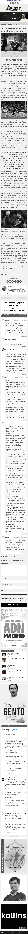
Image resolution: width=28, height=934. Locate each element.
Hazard (13, 79)
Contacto (19, 932)
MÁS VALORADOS (21, 651)
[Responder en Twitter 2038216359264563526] (6, 809)
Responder (24, 336)
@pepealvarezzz (18, 781)
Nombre (3, 578)
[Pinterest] (15, 60)
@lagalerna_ (13, 738)
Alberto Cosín (5, 674)
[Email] (20, 60)
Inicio (3, 22)
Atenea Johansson (6, 662)
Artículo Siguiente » (22, 298)
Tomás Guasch (9, 656)
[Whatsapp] (18, 60)
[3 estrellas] (14, 56)
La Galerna (9, 680)
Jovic (11, 68)
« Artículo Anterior (5, 298)
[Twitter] (10, 60)
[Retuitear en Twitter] (8, 777)
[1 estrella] (11, 56)
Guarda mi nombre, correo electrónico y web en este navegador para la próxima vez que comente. (14, 599)
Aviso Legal (14, 932)
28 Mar (19, 813)
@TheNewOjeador (9, 781)
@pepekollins (12, 779)
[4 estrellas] (15, 56)
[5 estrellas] (16, 56)
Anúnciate (25, 932)
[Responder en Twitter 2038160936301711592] (6, 788)
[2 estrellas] (12, 56)
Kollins (7, 779)
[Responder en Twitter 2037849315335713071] (6, 833)
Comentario (4, 563)
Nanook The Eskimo (11, 668)
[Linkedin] (12, 60)
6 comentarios (14, 53)
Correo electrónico (6, 584)
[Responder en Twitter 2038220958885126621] (6, 774)
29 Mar (19, 738)
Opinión (8, 22)
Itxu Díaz (12, 51)
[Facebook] (7, 60)
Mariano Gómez (9, 423)
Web (2, 590)
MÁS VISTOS (8, 651)
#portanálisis (8, 797)
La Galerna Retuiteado (13, 777)
